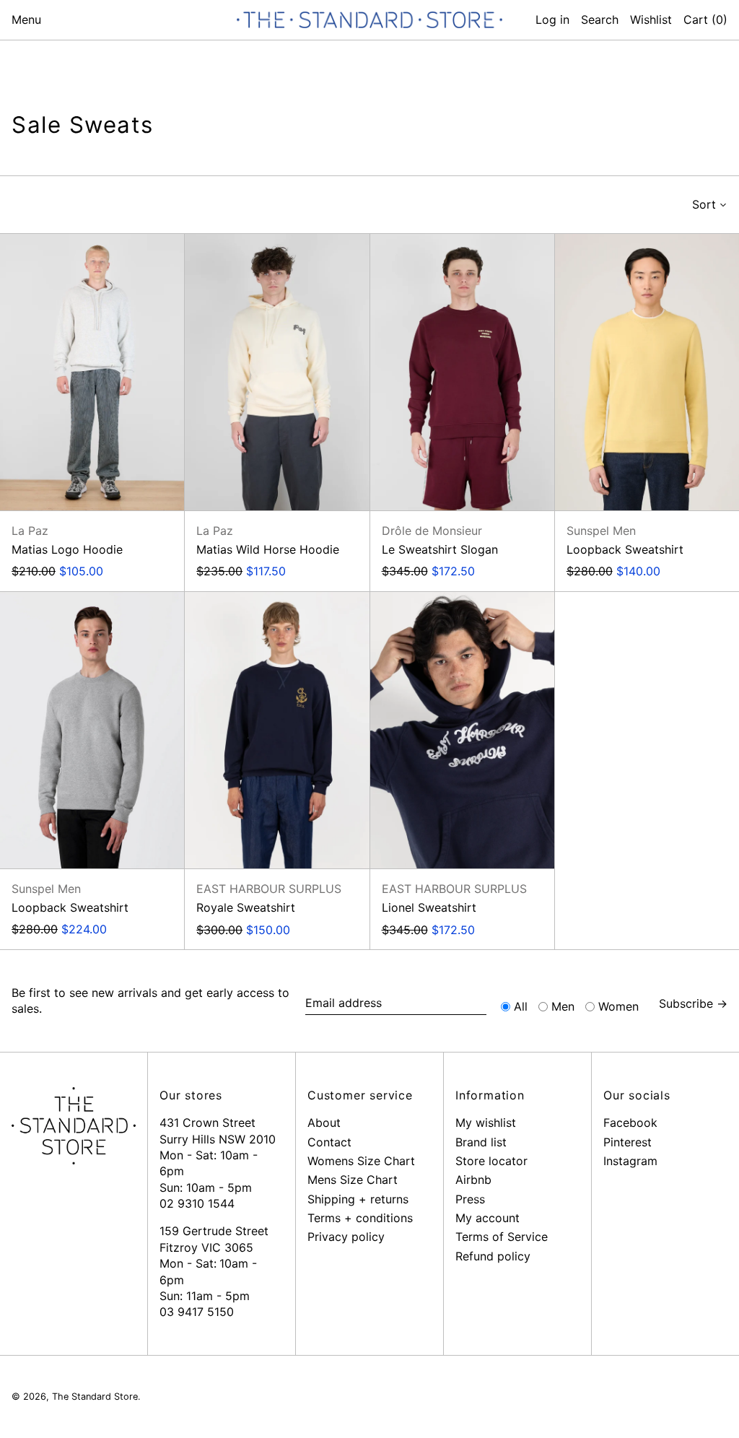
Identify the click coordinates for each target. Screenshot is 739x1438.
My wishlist (485, 1122)
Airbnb (473, 1179)
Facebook (630, 1122)
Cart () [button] (705, 19)
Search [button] (599, 19)
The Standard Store (95, 1396)
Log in (552, 19)
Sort (704, 204)
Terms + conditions (360, 1218)
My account (487, 1218)
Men (562, 1006)
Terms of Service (501, 1236)
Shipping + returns (357, 1199)
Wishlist (651, 19)
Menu (26, 19)
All (521, 1006)
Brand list (481, 1142)
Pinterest (627, 1142)
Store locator (491, 1161)
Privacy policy (346, 1236)
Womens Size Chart (361, 1161)
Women (618, 1006)
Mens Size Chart (352, 1179)
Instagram (630, 1161)
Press (470, 1199)
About (324, 1122)
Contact (329, 1142)
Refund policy (492, 1256)
